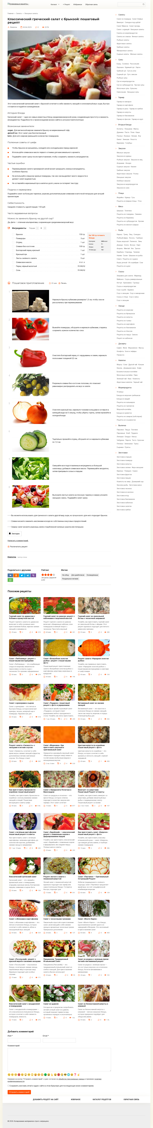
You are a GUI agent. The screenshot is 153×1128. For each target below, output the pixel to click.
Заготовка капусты (124, 464)
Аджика (130, 290)
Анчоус (132, 245)
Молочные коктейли (125, 375)
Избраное (75, 1099)
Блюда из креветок (124, 413)
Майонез (120, 279)
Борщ (119, 64)
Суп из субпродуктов (125, 85)
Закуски (121, 148)
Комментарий (13, 1046)
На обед (65, 575)
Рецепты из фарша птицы (127, 201)
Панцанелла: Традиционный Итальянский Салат (55, 960)
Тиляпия (136, 252)
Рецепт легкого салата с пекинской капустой (54, 878)
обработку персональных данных (71, 1079)
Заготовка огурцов (124, 457)
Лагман (134, 136)
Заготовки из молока (125, 492)
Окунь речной (122, 263)
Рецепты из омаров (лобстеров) (129, 416)
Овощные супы (133, 92)
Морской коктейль (124, 409)
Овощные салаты (137, 29)
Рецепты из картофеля (126, 324)
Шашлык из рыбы (136, 256)
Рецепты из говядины (125, 214)
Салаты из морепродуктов (127, 33)
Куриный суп (130, 67)
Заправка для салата (125, 276)
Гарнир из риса (122, 109)
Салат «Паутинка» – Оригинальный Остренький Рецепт (93, 878)
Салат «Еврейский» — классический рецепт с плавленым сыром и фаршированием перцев (59, 834)
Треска (137, 248)
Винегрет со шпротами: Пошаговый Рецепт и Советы (91, 791)
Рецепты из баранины (125, 218)
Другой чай (132, 365)
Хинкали (126, 139)
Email (46, 1036)
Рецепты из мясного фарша (127, 225)
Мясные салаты (136, 54)
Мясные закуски (123, 153)
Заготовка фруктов (124, 475)
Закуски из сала (123, 188)
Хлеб (128, 433)
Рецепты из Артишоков (126, 314)
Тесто (134, 440)
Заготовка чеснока (124, 489)
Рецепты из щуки (123, 266)
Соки (125, 365)
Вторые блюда (124, 125)
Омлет (119, 139)
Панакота (120, 355)
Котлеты (120, 129)
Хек (132, 248)
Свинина (138, 214)
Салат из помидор (124, 19)
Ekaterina (12, 557)
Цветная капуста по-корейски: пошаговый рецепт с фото (91, 746)
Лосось (132, 238)
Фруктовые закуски (124, 174)
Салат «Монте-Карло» (87, 919)
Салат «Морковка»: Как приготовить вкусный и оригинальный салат (53, 747)
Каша (138, 132)
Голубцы (128, 143)
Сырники (120, 447)
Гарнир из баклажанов (125, 116)
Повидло (127, 471)
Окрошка (120, 67)
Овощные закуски (124, 177)
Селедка (137, 234)
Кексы (134, 437)
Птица (121, 193)
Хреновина (127, 283)
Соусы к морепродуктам (126, 286)
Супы (120, 60)
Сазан (125, 256)
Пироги (128, 440)
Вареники (120, 143)
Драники (120, 132)
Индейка (120, 197)
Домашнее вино (129, 368)
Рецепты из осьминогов (126, 420)
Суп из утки (131, 71)
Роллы (135, 174)
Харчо (138, 67)
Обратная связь (91, 4)
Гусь (133, 197)
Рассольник (134, 64)
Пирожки (120, 430)
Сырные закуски (123, 167)
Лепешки (120, 437)
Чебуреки (120, 440)
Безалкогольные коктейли (127, 372)
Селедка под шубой (132, 22)
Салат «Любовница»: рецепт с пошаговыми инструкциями (22, 660)
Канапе (133, 167)
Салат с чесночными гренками (57, 919)
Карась (119, 234)
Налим (119, 256)
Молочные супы (123, 88)
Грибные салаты (123, 47)
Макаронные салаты (125, 51)
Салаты (121, 15)
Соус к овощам (123, 293)
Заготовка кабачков (125, 503)
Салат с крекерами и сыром (21, 703)
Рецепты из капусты (125, 317)
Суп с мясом (132, 74)
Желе (125, 348)
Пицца (127, 430)
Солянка (125, 64)
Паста (127, 132)
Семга (119, 259)
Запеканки (128, 444)
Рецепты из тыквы (124, 321)
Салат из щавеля (50, 1004)
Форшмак (120, 163)
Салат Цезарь (134, 26)
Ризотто (133, 139)
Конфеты (120, 351)
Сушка (135, 471)
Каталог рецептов (102, 1099)
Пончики (134, 430)
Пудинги (134, 433)
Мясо (120, 206)
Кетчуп (119, 283)
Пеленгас (133, 241)
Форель (120, 248)
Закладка (15, 534)
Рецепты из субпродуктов (127, 221)
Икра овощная (137, 467)
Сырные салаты (123, 54)
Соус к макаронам (137, 293)
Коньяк (141, 365)
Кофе (139, 368)
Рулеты (127, 447)
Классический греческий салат (23, 877)
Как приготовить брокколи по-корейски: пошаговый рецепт (22, 791)
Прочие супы (139, 85)
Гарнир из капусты (124, 112)
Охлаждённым (92, 575)
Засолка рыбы (122, 485)
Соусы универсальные (133, 279)
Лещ (131, 234)
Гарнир (121, 97)
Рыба (120, 230)
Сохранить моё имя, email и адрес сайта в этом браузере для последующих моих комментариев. (52, 1086)
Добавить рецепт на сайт (46, 1099)
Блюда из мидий (123, 399)
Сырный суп (121, 74)
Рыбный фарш (122, 238)
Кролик (141, 221)
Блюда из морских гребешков (128, 395)
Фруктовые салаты (124, 44)
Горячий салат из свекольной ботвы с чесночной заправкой (91, 617)
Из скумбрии (133, 263)
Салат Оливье (137, 19)
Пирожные (121, 433)
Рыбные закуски (123, 160)
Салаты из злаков (124, 37)
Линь (140, 241)
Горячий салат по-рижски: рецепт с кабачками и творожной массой (59, 617)
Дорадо (120, 245)
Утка (139, 201)
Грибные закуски (123, 170)
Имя (10, 1036)
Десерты (122, 343)
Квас (129, 379)
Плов (132, 132)
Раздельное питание (70, 579)
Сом (141, 263)
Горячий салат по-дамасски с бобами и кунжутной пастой (22, 617)
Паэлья (120, 136)
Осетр (126, 245)
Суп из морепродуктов (125, 81)
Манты (136, 129)
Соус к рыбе (121, 290)
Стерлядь (128, 252)
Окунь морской (123, 241)
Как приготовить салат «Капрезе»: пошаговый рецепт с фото (93, 833)
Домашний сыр (137, 482)
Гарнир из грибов (136, 109)
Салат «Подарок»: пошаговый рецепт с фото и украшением (56, 704)
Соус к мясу (134, 297)
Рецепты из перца (124, 335)
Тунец (125, 234)
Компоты (136, 379)
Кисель (119, 368)
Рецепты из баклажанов (126, 328)
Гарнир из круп (137, 119)
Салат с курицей (123, 29)
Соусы (121, 271)
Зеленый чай (122, 379)
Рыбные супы (122, 78)
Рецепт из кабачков (124, 338)
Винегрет (120, 22)
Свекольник (121, 92)
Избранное (77, 4)
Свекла (135, 335)
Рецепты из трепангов (125, 406)
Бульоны (133, 88)
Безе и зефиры (131, 351)
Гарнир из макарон (124, 102)
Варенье (120, 471)
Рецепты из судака (130, 259)
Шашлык (120, 211)
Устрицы (120, 392)
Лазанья (127, 136)
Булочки (141, 440)
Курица (127, 197)
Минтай (127, 248)
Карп (138, 245)
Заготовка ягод (123, 496)
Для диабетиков (77, 575)
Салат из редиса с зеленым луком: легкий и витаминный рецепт (93, 960)
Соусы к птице (122, 297)
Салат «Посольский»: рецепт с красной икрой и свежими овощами (25, 960)
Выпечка (122, 425)
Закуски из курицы (124, 156)
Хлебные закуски (123, 181)
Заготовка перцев (124, 478)
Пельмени (128, 129)
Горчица (136, 283)
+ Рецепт (66, 4)
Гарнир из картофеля (125, 105)
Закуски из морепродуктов (127, 184)
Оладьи (127, 437)
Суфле (119, 348)
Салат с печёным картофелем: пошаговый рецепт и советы (22, 833)
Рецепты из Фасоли (124, 331)
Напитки (122, 360)
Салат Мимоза (122, 26)
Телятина (128, 211)
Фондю (128, 163)
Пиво (136, 375)
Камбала (120, 252)
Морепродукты (125, 387)
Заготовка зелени (124, 467)
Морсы (119, 365)
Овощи (121, 306)
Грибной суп (121, 71)
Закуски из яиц (137, 160)
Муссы (141, 348)
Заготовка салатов (124, 506)
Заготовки (122, 453)
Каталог (54, 4)
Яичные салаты (138, 37)
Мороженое (132, 348)
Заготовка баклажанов (126, 499)
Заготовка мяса (135, 485)
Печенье (120, 444)
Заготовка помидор (124, 460)
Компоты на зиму (123, 482)
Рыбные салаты (123, 40)
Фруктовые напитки (124, 382)
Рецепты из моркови (125, 310)
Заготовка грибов (124, 510)
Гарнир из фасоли (123, 119)
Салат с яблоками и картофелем (23, 919)
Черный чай (137, 382)
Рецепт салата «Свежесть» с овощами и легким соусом (22, 746)
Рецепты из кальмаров (126, 402)
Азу (139, 136)
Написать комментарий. (18, 541)
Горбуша (139, 238)
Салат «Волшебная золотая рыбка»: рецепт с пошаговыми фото (57, 661)
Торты (136, 444)
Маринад (137, 276)
